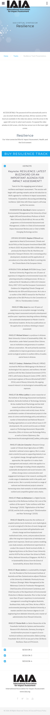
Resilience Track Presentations (34, 56)
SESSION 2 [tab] (27, 650)
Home (6, 56)
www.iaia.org (25, 691)
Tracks (15, 56)
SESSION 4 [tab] (27, 661)
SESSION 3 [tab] (27, 655)
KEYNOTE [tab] (27, 166)
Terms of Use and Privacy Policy (35, 711)
